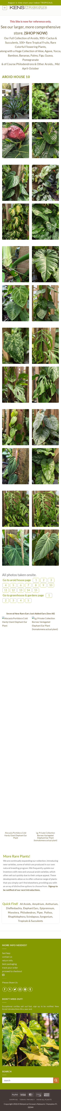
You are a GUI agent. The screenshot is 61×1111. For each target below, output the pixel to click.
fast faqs (6, 953)
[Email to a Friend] (20, 989)
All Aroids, (26, 903)
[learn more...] (30, 1039)
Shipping (13, 1099)
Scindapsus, (32, 916)
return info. (7, 960)
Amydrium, (38, 903)
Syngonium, (46, 916)
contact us (7, 956)
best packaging (9, 964)
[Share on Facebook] (4, 989)
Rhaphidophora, (17, 916)
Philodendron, (28, 912)
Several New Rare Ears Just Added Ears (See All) (30, 613)
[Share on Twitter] (15, 989)
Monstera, (14, 912)
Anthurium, (52, 903)
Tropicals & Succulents (30, 920)
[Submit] (56, 1080)
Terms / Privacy (27, 1099)
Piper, (40, 912)
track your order (10, 967)
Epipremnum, (47, 908)
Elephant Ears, (31, 908)
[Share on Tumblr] (30, 989)
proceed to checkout (12, 971)
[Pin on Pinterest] (25, 989)
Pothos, (48, 912)
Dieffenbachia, (14, 908)
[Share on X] (10, 989)
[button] (4, 7)
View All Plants (44, 1099)
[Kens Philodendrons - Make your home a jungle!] (33, 7)
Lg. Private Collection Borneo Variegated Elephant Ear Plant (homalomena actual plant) (45, 837)
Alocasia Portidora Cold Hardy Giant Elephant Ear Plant (15, 835)
